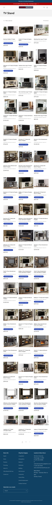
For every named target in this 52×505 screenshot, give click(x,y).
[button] (4, 7)
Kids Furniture (22, 471)
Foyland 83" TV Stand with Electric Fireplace (10, 116)
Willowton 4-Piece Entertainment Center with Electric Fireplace (25, 219)
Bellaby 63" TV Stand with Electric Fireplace (41, 219)
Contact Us (5, 474)
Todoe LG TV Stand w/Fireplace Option (40, 66)
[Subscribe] (26, 490)
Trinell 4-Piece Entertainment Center (9, 272)
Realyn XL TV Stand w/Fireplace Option (10, 92)
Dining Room (21, 459)
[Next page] (29, 441)
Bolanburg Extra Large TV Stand (40, 39)
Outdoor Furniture (22, 483)
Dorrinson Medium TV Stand (9, 39)
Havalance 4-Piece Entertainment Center (41, 245)
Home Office (21, 477)
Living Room (21, 456)
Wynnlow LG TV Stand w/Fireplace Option (10, 193)
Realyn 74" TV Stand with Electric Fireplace (10, 298)
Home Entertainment (23, 480)
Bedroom (21, 462)
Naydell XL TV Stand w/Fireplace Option (10, 140)
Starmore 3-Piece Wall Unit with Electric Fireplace (10, 166)
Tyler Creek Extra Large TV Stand (25, 91)
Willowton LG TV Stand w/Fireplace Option (10, 66)
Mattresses (21, 465)
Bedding (20, 468)
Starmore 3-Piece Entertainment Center (40, 140)
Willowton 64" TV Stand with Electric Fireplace (9, 245)
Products (5, 462)
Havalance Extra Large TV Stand (25, 65)
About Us (5, 468)
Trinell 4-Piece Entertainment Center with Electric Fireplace (40, 272)
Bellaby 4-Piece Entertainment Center (9, 324)
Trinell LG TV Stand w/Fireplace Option (25, 40)
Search (4, 456)
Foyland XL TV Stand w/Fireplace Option (41, 92)
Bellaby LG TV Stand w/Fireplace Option (25, 193)
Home (4, 459)
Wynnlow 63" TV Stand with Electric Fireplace (24, 140)
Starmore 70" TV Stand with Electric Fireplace (24, 351)
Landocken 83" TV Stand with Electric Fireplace (25, 430)
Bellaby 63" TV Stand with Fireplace (41, 297)
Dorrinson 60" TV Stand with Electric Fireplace (40, 193)
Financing (5, 465)
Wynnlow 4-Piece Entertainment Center (10, 351)
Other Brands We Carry (8, 471)
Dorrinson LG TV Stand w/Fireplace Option (26, 377)
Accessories (21, 474)
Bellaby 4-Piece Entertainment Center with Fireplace (40, 324)
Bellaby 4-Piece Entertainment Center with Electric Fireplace (25, 272)
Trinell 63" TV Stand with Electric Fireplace (25, 298)
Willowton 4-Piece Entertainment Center (41, 377)
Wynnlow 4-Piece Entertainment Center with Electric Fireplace (25, 166)
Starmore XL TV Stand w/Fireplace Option (26, 324)
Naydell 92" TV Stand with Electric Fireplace (26, 116)
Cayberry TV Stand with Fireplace (41, 429)
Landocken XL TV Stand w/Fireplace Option (8, 430)
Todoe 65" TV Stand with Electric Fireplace (25, 245)
